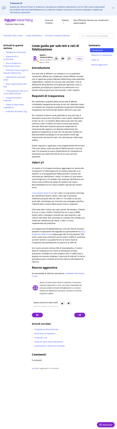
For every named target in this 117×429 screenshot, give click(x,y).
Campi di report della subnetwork (13, 106)
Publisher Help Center (13, 35)
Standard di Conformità (16, 52)
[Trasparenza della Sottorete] (79, 315)
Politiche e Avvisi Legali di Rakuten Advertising (15, 71)
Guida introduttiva (34, 35)
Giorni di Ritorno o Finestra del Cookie (12, 64)
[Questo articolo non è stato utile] (69, 303)
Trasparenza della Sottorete (46, 329)
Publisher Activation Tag (16, 111)
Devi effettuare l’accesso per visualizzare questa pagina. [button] (91, 21)
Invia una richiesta (49, 21)
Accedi (34, 368)
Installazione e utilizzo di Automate (49, 346)
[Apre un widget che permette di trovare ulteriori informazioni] (106, 425)
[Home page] (18, 20)
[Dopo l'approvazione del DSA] (37, 315)
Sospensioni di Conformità (10, 57)
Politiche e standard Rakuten (57, 35)
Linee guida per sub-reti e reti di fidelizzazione (15, 92)
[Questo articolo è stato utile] (62, 303)
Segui (79, 59)
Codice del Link (40, 337)
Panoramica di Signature (44, 333)
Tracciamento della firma (42, 193)
